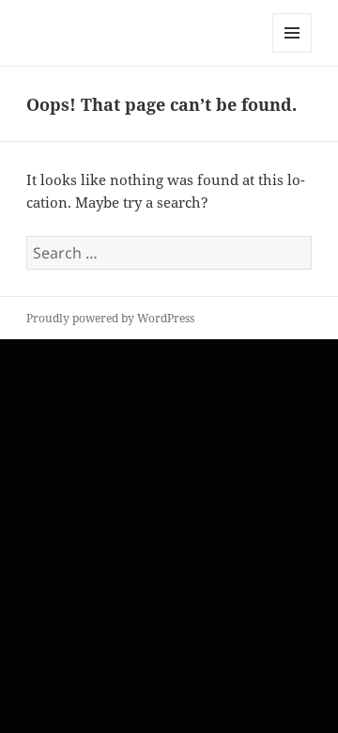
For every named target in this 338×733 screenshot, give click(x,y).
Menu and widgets (292, 52)
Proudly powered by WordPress (110, 318)
